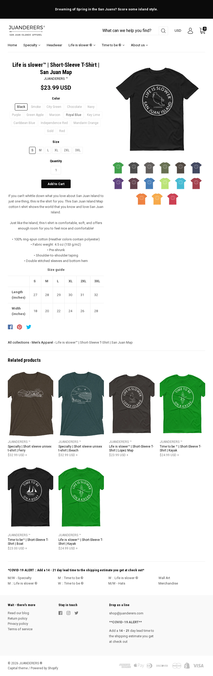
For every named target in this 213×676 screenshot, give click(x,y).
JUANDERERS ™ (56, 79)
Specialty (30, 45)
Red (62, 131)
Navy (91, 107)
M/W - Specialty (19, 578)
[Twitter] (29, 327)
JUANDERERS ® (30, 663)
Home (12, 45)
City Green (53, 107)
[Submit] (163, 31)
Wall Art (164, 578)
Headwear (54, 45)
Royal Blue (73, 115)
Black (21, 107)
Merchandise (168, 583)
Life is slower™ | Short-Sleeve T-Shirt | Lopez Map (131, 448)
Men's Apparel (42, 342)
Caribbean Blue (24, 123)
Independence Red (54, 123)
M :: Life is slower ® (22, 583)
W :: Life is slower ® (123, 578)
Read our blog (18, 613)
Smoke (36, 107)
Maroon (54, 115)
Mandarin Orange (86, 123)
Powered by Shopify (44, 668)
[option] (157, 109)
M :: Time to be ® (70, 578)
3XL (78, 150)
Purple (16, 115)
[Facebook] (10, 327)
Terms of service (20, 629)
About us (138, 45)
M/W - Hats (116, 583)
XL (56, 150)
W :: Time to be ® (71, 583)
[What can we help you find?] (135, 31)
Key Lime (93, 115)
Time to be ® (112, 45)
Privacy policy (18, 624)
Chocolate (74, 107)
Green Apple (35, 115)
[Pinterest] (19, 327)
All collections (18, 342)
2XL (66, 150)
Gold (50, 131)
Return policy (17, 618)
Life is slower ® (81, 45)
